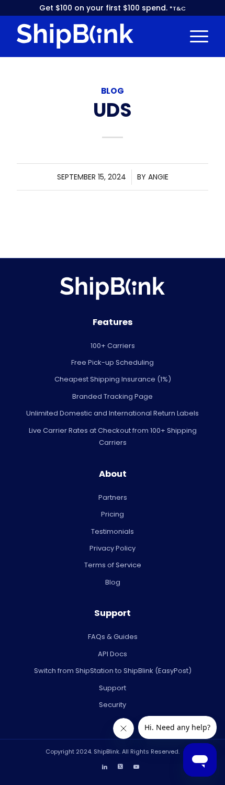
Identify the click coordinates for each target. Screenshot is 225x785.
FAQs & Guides (113, 637)
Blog (112, 90)
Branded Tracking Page (112, 396)
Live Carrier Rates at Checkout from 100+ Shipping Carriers (113, 436)
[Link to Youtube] (136, 767)
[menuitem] (193, 36)
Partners (112, 497)
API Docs (112, 654)
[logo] (93, 36)
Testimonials (112, 531)
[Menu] (193, 36)
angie (158, 177)
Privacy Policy (112, 548)
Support (112, 688)
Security (112, 705)
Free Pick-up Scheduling (112, 362)
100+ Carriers (113, 346)
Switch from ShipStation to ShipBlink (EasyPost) (113, 671)
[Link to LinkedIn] (105, 767)
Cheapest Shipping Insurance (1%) (112, 379)
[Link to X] (120, 767)
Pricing (112, 514)
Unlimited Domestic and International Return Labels (112, 413)
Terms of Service (112, 565)
